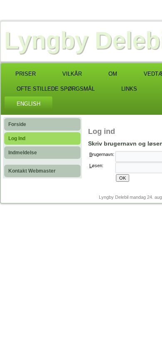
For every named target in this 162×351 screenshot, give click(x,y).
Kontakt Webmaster (32, 171)
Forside (17, 124)
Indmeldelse (22, 153)
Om (112, 74)
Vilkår (72, 74)
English (28, 104)
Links (129, 89)
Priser (25, 74)
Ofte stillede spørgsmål (56, 89)
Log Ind (16, 138)
